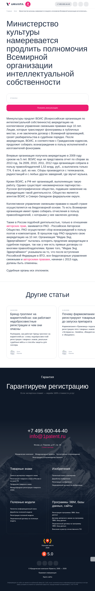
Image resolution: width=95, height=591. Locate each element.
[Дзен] (44, 563)
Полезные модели (22, 502)
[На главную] (15, 4)
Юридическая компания (24, 454)
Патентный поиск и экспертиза (63, 475)
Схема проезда (47, 447)
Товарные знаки (21, 468)
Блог (15, 11)
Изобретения (61, 468)
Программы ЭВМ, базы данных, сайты (68, 504)
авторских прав (16, 226)
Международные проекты (45, 454)
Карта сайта (47, 577)
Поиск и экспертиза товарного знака (24, 475)
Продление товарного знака (21, 484)
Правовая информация (47, 573)
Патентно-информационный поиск (23, 509)
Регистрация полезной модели (22, 515)
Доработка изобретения (61, 479)
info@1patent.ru (47, 436)
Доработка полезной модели (21, 512)
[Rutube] (50, 563)
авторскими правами (36, 259)
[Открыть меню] (86, 4)
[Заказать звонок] (75, 4)
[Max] (56, 563)
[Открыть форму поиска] (80, 4)
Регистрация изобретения (62, 482)
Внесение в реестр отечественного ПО (67, 529)
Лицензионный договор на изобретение (67, 485)
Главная (9, 11)
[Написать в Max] (51, 4)
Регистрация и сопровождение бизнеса (47, 457)
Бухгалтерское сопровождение (68, 454)
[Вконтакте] (39, 563)
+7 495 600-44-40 (47, 431)
